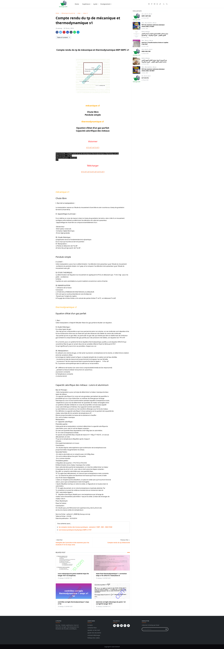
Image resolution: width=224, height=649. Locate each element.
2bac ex (147, 40)
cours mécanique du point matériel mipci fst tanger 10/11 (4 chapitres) (73, 574)
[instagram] (154, 4)
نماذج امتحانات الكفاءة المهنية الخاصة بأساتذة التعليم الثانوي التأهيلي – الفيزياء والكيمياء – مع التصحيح (155, 34)
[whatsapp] (157, 4)
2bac (143, 22)
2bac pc (154, 22)
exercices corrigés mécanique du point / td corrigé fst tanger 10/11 (110, 603)
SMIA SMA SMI (146, 51)
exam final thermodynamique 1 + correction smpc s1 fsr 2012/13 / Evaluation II (111, 574)
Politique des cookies (94, 638)
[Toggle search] (166, 4)
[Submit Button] (166, 629)
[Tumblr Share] (71, 32)
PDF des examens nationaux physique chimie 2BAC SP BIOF (153, 25)
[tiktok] (160, 4)
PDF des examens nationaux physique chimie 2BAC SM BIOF (153, 70)
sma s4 (150, 49)
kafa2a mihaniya (146, 31)
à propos (90, 625)
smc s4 (150, 14)
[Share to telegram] (78, 32)
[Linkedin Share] (67, 32)
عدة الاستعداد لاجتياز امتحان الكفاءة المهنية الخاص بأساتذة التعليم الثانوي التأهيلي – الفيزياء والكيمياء (154, 61)
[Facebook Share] (57, 32)
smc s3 (146, 14)
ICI (87, 147)
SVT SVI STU (145, 78)
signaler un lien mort (94, 630)
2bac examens (148, 22)
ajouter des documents (94, 633)
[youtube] (149, 4)
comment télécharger (94, 635)
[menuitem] (77, 4)
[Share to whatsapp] (74, 32)
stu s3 (145, 76)
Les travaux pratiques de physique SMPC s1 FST (75, 530)
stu (142, 76)
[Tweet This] (60, 32)
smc (143, 14)
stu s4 (149, 76)
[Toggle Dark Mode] (163, 4)
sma (143, 49)
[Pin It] (64, 32)
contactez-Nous (92, 627)
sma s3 (146, 49)
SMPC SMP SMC (146, 16)
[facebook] (151, 4)
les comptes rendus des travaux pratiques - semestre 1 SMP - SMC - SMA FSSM (85, 527)
